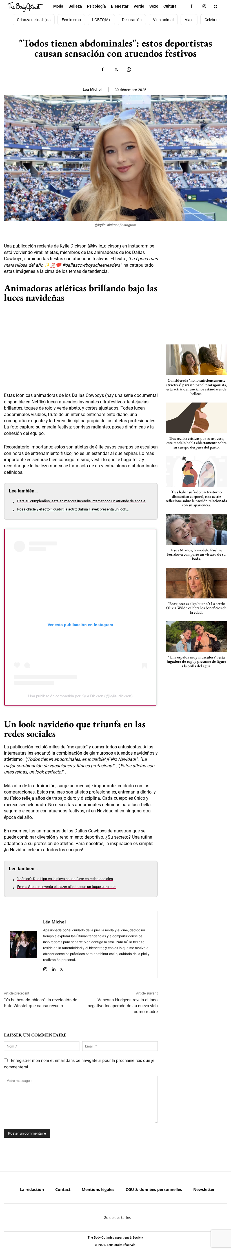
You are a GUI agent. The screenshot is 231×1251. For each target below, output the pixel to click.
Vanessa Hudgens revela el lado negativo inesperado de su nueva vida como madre (123, 1005)
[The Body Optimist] (25, 7)
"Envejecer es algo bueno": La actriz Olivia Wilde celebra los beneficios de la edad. (196, 608)
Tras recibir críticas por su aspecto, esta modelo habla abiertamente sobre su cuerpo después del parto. (196, 443)
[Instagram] (204, 6)
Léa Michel (92, 89)
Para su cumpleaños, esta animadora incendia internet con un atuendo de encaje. (81, 501)
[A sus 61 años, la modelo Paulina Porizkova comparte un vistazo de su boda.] (196, 529)
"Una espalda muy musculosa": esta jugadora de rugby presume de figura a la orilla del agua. (196, 661)
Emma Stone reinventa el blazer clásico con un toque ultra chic (66, 887)
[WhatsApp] (128, 69)
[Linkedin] (53, 968)
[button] (215, 6)
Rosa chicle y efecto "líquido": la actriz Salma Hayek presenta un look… (73, 509)
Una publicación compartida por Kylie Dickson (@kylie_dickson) (80, 696)
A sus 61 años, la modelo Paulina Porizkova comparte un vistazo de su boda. (196, 554)
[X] (115, 69)
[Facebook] (191, 6)
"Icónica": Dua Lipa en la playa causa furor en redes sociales (65, 879)
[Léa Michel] (23, 944)
